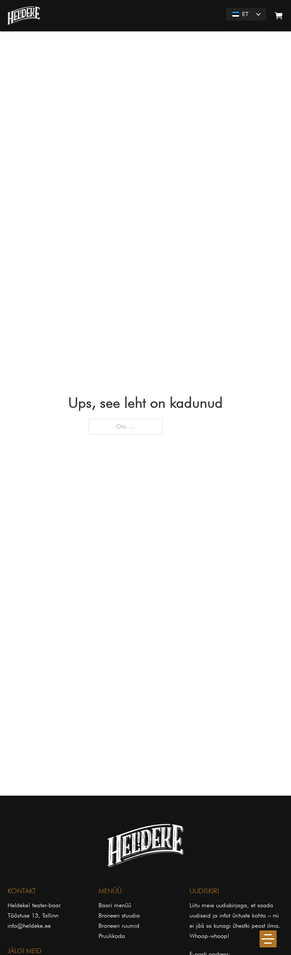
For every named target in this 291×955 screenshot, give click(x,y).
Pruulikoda (112, 935)
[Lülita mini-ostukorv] (278, 15)
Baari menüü (115, 905)
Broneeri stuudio (119, 915)
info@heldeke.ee (29, 925)
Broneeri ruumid (119, 925)
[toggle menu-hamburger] (268, 938)
